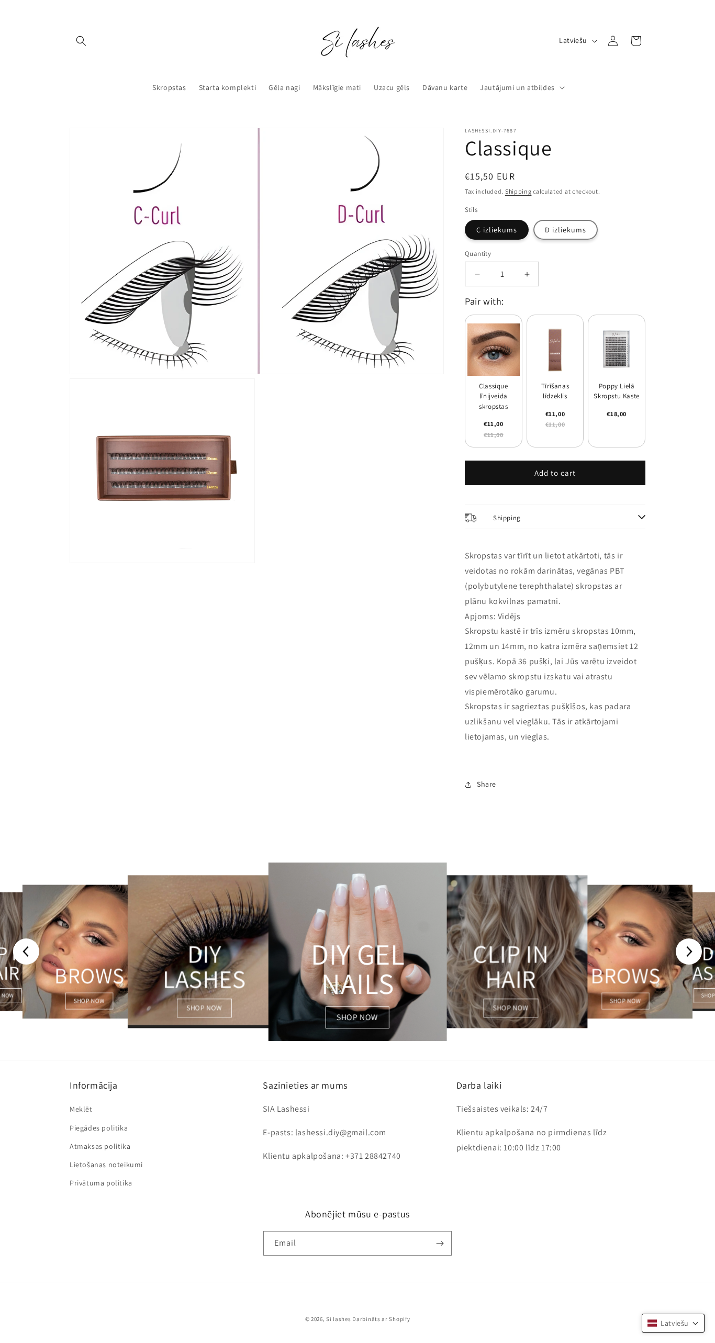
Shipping (518, 191)
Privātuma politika (101, 1183)
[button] (81, 40)
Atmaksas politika (100, 1146)
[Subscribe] (439, 1243)
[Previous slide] (26, 951)
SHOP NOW (89, 1001)
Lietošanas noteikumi (106, 1164)
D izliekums (565, 229)
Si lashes (338, 1319)
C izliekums (496, 229)
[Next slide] (689, 951)
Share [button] (486, 784)
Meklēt (81, 1109)
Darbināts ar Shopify (381, 1319)
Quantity (478, 253)
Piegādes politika (99, 1128)
